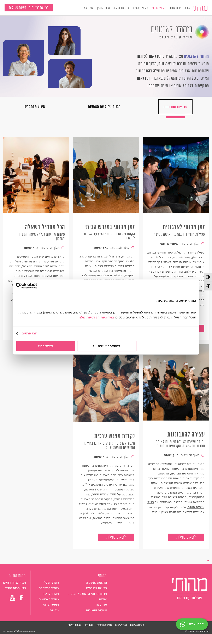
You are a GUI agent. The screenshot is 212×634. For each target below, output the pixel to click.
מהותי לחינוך (175, 8)
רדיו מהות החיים (15, 588)
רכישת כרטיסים (96, 588)
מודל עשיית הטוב (121, 8)
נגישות (54, 610)
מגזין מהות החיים (14, 582)
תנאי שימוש (121, 625)
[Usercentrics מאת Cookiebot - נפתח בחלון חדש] (34, 286)
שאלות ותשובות (96, 610)
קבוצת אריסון (74, 625)
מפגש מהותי (51, 604)
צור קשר (101, 604)
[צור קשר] (85, 8)
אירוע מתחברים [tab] (34, 106)
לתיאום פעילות (186, 537)
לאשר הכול (46, 346)
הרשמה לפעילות (96, 582)
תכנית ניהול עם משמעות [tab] (104, 106)
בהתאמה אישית (109, 346)
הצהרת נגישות (137, 625)
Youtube (12, 598)
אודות (187, 8)
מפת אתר (88, 625)
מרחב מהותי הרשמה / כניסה (88, 593)
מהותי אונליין (103, 8)
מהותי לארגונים (158, 8)
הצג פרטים (29, 333)
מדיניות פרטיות (104, 625)
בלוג (92, 8)
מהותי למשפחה (140, 8)
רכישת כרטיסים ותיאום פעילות (28, 8)
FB (22, 597)
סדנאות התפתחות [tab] (175, 107)
